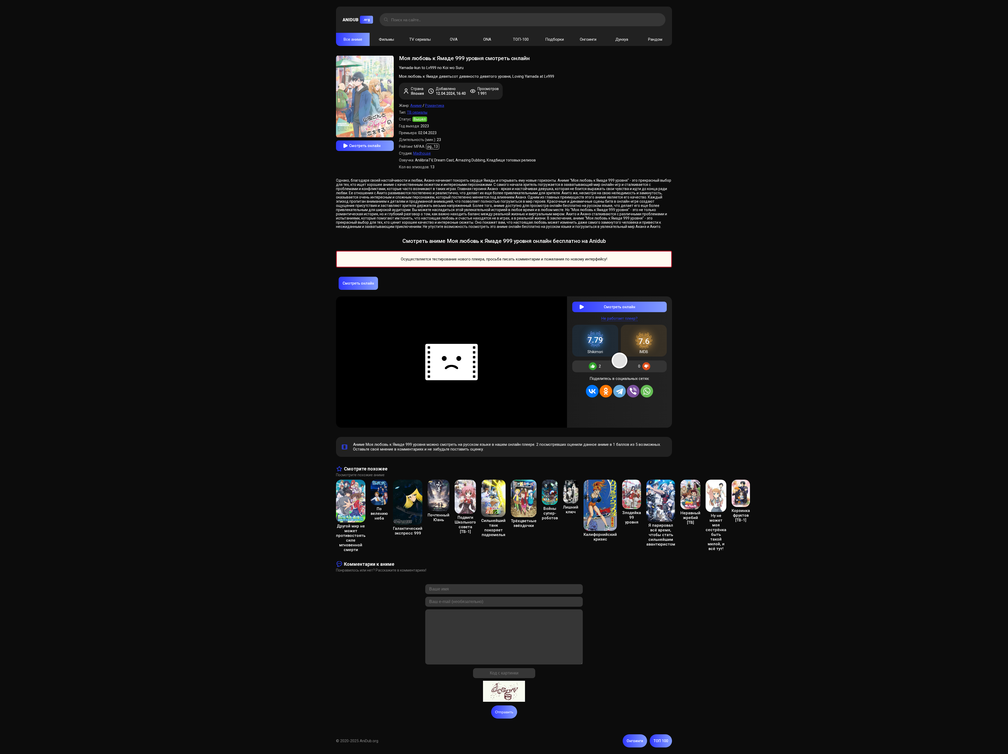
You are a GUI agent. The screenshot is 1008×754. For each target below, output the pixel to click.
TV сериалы (420, 39)
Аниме (416, 105)
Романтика (434, 105)
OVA (454, 39)
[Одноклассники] (606, 391)
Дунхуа (621, 39)
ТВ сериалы (417, 112)
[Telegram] (619, 391)
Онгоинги (588, 39)
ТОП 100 (661, 741)
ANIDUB (356, 19)
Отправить (504, 712)
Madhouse (422, 153)
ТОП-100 (521, 39)
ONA (487, 39)
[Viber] (633, 391)
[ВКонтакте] (592, 391)
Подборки (554, 39)
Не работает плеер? (619, 318)
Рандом (655, 39)
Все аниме (353, 39)
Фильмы (386, 39)
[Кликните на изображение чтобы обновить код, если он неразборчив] (504, 692)
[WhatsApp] (646, 391)
